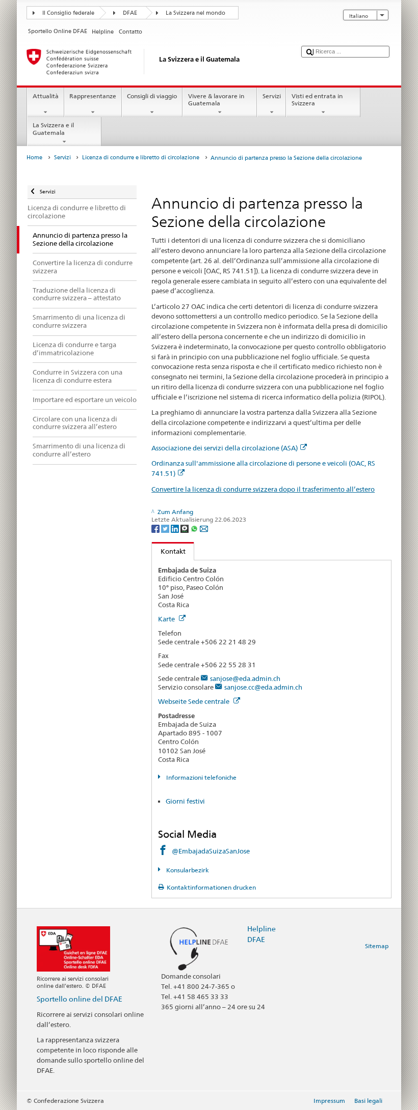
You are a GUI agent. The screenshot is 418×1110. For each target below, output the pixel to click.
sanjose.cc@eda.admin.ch (263, 687)
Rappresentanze (92, 96)
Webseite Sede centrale (194, 701)
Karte (167, 619)
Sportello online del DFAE (79, 998)
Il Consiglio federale (68, 13)
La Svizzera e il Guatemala (53, 128)
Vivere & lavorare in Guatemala (216, 99)
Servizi (272, 96)
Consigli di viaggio (152, 96)
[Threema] (185, 528)
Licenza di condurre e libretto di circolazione (140, 157)
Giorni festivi (185, 801)
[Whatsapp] (195, 528)
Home (34, 157)
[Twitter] (166, 528)
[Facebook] (156, 528)
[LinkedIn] (175, 528)
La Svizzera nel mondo (195, 13)
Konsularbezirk (186, 870)
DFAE (130, 13)
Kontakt (169, 551)
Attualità (46, 96)
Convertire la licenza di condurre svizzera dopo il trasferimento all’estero (263, 489)
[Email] (204, 528)
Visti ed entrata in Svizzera (317, 99)
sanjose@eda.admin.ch (245, 678)
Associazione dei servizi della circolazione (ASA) (224, 448)
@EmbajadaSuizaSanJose (211, 851)
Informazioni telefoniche (200, 777)
